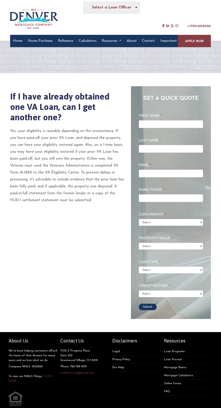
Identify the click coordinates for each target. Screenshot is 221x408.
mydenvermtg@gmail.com (77, 372)
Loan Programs (174, 351)
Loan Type (150, 262)
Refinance (65, 41)
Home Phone (152, 189)
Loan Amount (152, 214)
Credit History (154, 286)
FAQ (167, 391)
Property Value (156, 238)
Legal (116, 351)
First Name (150, 115)
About (132, 41)
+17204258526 (199, 26)
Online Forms (172, 383)
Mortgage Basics (175, 367)
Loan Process (173, 359)
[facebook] (163, 26)
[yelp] (172, 26)
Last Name (150, 140)
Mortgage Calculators (178, 375)
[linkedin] (167, 26)
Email (145, 165)
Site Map (118, 367)
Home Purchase (40, 41)
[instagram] (176, 26)
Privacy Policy (121, 359)
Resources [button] (110, 41)
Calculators (87, 41)
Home (17, 41)
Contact (148, 41)
